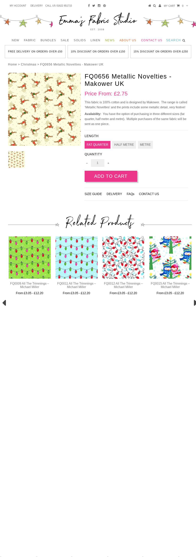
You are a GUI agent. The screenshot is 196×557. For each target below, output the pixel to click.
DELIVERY (36, 5)
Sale (65, 40)
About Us (127, 40)
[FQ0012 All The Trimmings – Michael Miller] (123, 277)
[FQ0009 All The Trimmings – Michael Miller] (30, 277)
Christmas (28, 64)
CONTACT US (149, 194)
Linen (95, 40)
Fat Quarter (97, 144)
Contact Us (152, 40)
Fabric (30, 40)
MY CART (173, 5)
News (110, 40)
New (15, 40)
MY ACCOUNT (18, 5)
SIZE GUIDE (93, 194)
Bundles (48, 40)
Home (12, 64)
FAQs (130, 194)
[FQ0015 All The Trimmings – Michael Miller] (170, 277)
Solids (80, 40)
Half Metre (124, 144)
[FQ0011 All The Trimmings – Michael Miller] (77, 277)
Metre (145, 144)
